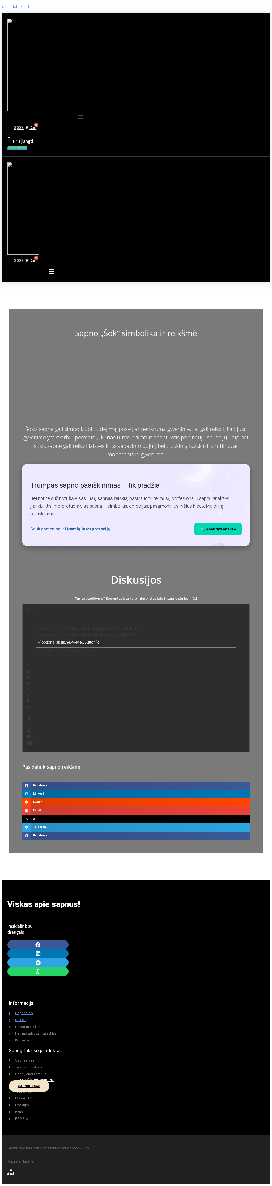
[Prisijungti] (8, 139)
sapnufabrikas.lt (15, 7)
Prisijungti (23, 141)
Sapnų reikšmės (20, 1162)
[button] (80, 116)
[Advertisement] (136, 382)
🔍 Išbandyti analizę (218, 529)
